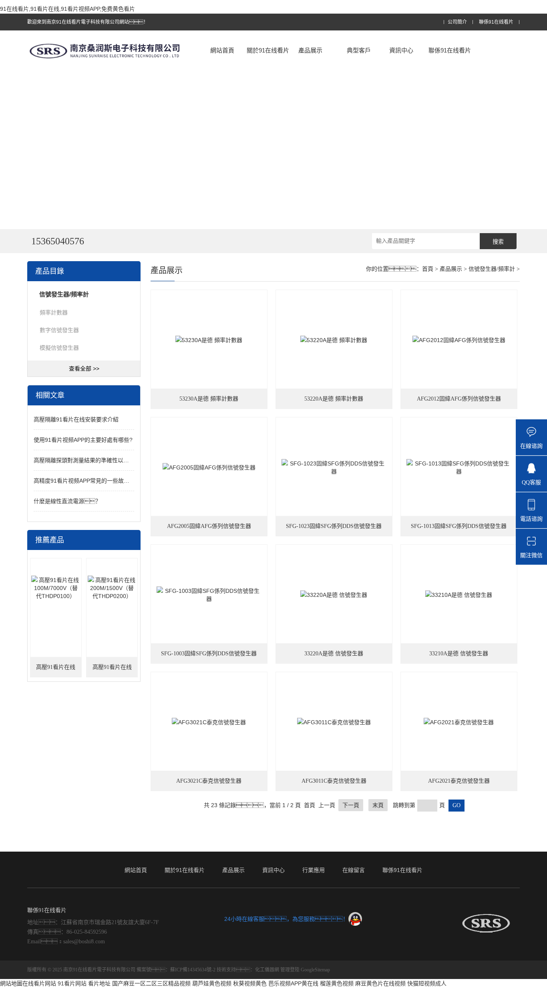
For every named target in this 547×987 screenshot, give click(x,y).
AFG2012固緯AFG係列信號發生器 (459, 399)
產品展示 (310, 50)
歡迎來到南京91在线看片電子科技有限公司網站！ (87, 22)
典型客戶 (359, 50)
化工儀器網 (267, 970)
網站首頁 (222, 50)
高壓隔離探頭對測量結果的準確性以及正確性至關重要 (101, 460)
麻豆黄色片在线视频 (380, 983)
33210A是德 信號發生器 (458, 654)
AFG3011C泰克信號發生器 (334, 781)
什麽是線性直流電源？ (67, 501)
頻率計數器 (54, 312)
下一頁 (350, 805)
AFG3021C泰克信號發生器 (208, 781)
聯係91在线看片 (496, 22)
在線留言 (353, 870)
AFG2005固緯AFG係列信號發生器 (209, 526)
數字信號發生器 (59, 330)
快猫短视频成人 (426, 983)
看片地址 (99, 983)
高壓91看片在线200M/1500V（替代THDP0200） (111, 670)
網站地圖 (11, 983)
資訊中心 (401, 50)
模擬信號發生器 (59, 347)
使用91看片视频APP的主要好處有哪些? (83, 440)
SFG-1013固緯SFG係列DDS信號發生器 (459, 526)
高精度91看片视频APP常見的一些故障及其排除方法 (98, 480)
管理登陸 (290, 970)
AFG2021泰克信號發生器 (459, 781)
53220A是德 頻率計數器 (333, 399)
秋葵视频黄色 (250, 983)
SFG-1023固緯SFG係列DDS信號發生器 (334, 526)
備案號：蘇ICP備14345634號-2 (176, 970)
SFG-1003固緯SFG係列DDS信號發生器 (209, 654)
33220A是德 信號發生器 (333, 654)
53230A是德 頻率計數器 (208, 399)
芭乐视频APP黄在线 (293, 983)
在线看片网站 (39, 983)
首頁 (427, 269)
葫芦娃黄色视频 (211, 983)
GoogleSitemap (315, 970)
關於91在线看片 (268, 50)
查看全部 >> (84, 368)
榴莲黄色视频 (337, 983)
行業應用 (313, 870)
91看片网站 (72, 983)
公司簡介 (457, 22)
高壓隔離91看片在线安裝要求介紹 (76, 419)
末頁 (378, 805)
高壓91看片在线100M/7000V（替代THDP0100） (55, 670)
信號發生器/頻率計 (492, 269)
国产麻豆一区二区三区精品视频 (151, 983)
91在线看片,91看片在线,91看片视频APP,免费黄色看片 (67, 9)
